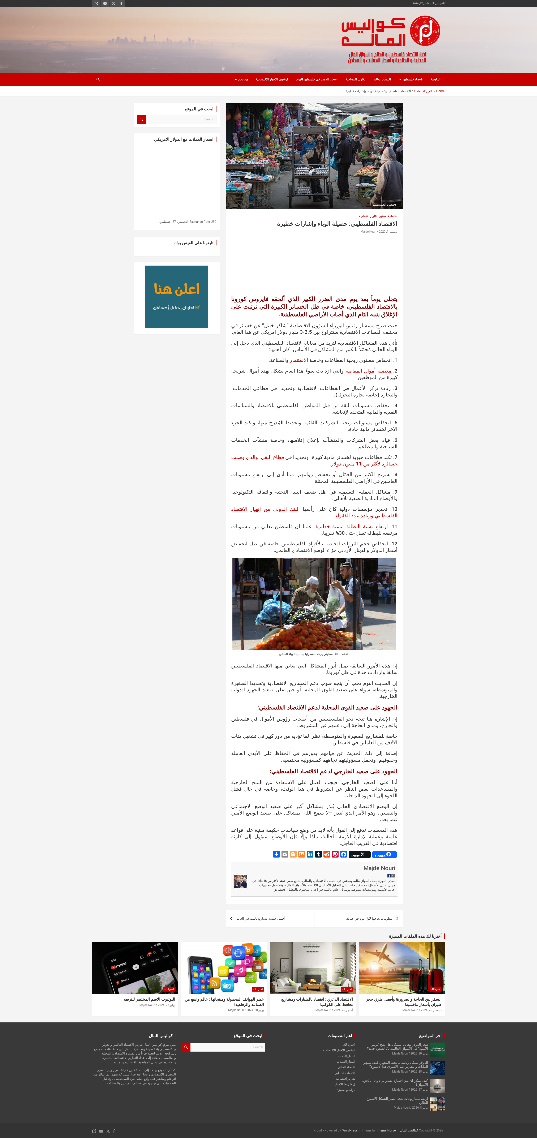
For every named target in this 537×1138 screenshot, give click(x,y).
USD (213, 222)
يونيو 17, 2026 (419, 1089)
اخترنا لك (435, 989)
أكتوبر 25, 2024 (343, 1010)
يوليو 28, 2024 (255, 1010)
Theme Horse (386, 1130)
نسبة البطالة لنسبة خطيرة (344, 526)
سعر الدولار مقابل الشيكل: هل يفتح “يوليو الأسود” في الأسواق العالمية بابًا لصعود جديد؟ (397, 1047)
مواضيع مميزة (346, 1090)
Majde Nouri (368, 231)
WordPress (350, 1130)
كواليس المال (409, 1130)
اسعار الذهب (346, 1056)
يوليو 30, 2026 (419, 1053)
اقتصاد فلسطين (413, 79)
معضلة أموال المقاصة (368, 371)
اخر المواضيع (430, 1035)
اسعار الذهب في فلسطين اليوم (317, 79)
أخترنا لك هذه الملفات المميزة (415, 936)
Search (141, 119)
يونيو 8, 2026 (420, 1107)
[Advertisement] (314, 266)
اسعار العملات (346, 1062)
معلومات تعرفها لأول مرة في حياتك (369, 918)
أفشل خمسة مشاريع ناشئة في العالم (260, 918)
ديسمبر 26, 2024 (431, 1010)
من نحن (243, 79)
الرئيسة (436, 79)
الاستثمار (299, 360)
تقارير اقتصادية (355, 79)
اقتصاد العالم (382, 79)
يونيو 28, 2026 (419, 1071)
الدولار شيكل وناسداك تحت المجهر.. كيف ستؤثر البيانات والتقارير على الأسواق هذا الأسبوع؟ (395, 1065)
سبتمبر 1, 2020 (388, 231)
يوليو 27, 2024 (166, 1005)
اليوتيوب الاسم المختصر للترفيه (149, 999)
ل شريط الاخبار (345, 1084)
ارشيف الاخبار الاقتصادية (272, 79)
